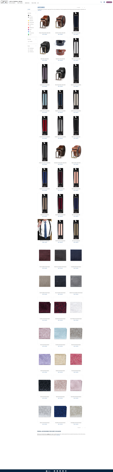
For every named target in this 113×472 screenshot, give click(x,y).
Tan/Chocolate (32, 22)
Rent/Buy (31, 41)
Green (30, 34)
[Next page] (85, 7)
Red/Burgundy (32, 27)
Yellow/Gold (31, 20)
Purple (30, 29)
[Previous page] (82, 7)
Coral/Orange (31, 24)
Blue (30, 31)
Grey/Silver (31, 17)
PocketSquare (32, 48)
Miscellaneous (32, 51)
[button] (32, 13)
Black (30, 15)
